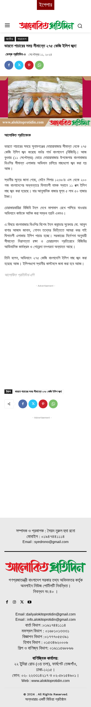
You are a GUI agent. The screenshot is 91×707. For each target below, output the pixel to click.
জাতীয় (9, 39)
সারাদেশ (22, 39)
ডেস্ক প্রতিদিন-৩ (16, 54)
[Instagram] (14, 602)
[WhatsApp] (39, 65)
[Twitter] (19, 65)
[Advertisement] (45, 333)
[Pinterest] (29, 65)
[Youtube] (29, 602)
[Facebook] (8, 65)
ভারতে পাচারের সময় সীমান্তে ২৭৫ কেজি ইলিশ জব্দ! (38, 391)
